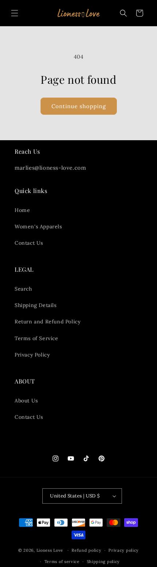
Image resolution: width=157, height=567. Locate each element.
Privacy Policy (32, 354)
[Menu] (15, 13)
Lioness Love (50, 550)
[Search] (123, 13)
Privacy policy (123, 550)
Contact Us (29, 243)
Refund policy (86, 550)
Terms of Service (36, 338)
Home (22, 210)
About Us (26, 400)
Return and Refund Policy (47, 321)
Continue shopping (78, 106)
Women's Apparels (38, 226)
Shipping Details (36, 305)
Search (23, 289)
